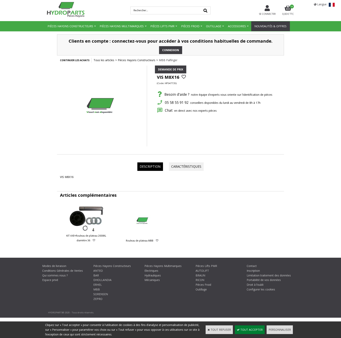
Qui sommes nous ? (55, 275)
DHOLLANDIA (102, 280)
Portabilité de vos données (264, 280)
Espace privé (50, 280)
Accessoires (237, 26)
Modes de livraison (54, 266)
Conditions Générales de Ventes (62, 270)
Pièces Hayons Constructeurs (70, 26)
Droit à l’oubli (255, 285)
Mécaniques (152, 280)
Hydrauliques (152, 275)
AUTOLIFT (202, 270)
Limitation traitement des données (269, 275)
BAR (96, 275)
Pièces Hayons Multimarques (122, 26)
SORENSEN (100, 294)
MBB (96, 289)
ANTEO (98, 270)
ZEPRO (97, 299)
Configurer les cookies (261, 289)
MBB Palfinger (168, 60)
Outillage (213, 26)
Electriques (151, 270)
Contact (252, 266)
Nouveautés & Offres (270, 26)
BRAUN (200, 275)
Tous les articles (104, 60)
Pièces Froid (190, 26)
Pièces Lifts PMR (162, 26)
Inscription (253, 270)
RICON (200, 280)
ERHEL (97, 285)
